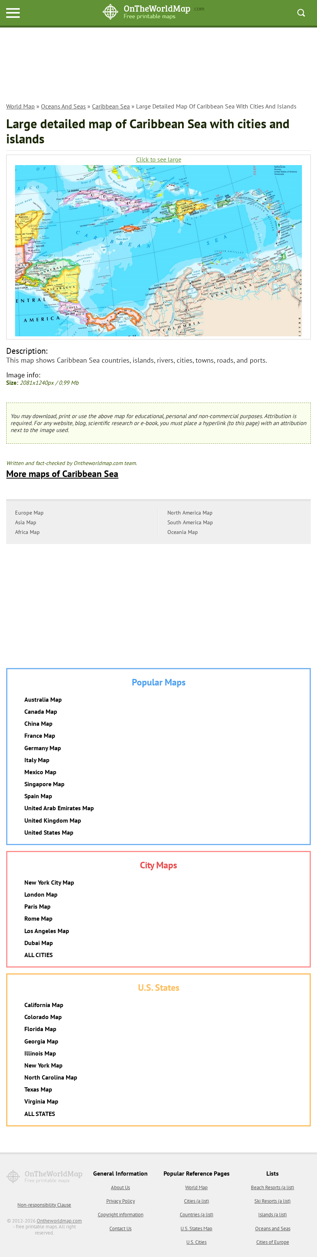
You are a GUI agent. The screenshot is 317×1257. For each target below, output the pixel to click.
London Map (41, 894)
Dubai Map (38, 943)
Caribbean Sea (111, 106)
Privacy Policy (120, 1201)
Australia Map (43, 699)
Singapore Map (44, 784)
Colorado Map (43, 1017)
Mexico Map (40, 772)
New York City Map (49, 882)
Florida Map (40, 1029)
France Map (39, 735)
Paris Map (37, 906)
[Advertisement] (159, 66)
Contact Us (120, 1228)
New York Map (43, 1065)
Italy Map (36, 760)
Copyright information (120, 1214)
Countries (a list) (196, 1214)
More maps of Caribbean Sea (62, 474)
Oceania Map (182, 532)
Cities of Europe (272, 1242)
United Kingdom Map (52, 820)
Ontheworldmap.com (59, 1220)
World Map (20, 106)
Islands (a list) (272, 1214)
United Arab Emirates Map (59, 808)
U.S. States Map (196, 1228)
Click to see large (158, 159)
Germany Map (42, 748)
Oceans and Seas (272, 1228)
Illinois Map (40, 1053)
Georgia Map (41, 1041)
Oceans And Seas (63, 106)
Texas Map (38, 1089)
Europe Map (29, 512)
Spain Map (38, 796)
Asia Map (25, 522)
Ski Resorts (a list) (272, 1201)
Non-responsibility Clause (44, 1205)
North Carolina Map (50, 1077)
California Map (43, 1005)
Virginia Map (41, 1101)
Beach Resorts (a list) (272, 1187)
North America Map (190, 512)
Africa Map (27, 532)
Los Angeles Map (46, 931)
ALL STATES (39, 1114)
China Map (38, 723)
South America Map (190, 522)
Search (301, 13)
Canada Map (40, 711)
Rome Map (38, 918)
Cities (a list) (196, 1201)
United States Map (48, 832)
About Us (120, 1187)
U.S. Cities (196, 1242)
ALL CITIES (38, 955)
